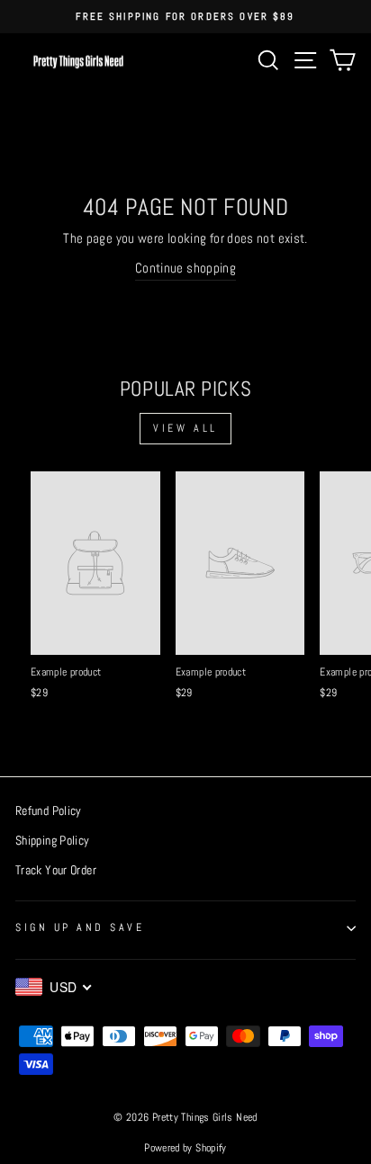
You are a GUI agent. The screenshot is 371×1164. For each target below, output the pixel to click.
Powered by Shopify (185, 1148)
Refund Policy (48, 811)
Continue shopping (185, 268)
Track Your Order (55, 870)
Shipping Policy (52, 840)
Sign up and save (80, 927)
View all (185, 428)
